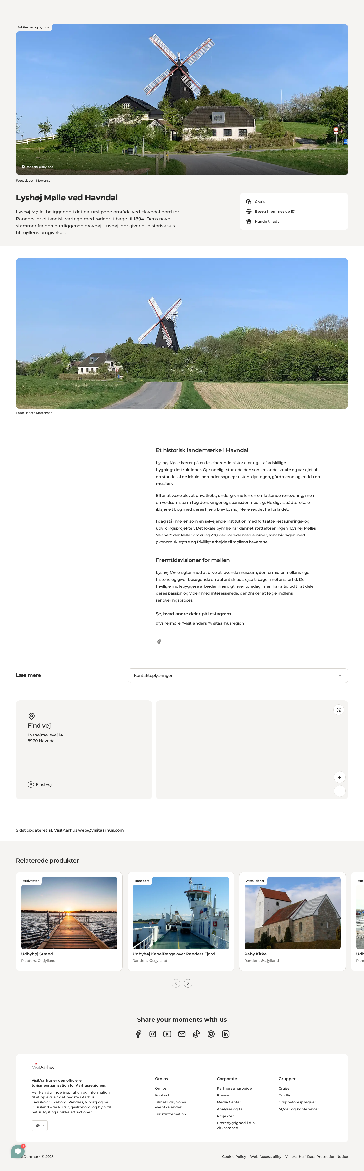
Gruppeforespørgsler (297, 1102)
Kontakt (162, 1095)
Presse (223, 1095)
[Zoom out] (340, 791)
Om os (161, 1088)
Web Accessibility (265, 1156)
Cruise (284, 1088)
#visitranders (194, 623)
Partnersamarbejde (234, 1088)
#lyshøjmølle (168, 623)
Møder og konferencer (299, 1109)
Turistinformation (170, 1114)
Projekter (225, 1116)
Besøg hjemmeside (272, 211)
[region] (252, 749)
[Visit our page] (152, 1034)
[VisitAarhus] (47, 1066)
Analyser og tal (230, 1109)
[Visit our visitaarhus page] (138, 1034)
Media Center (229, 1102)
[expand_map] (338, 709)
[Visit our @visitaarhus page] (196, 1034)
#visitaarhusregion (226, 623)
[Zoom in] (340, 777)
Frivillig (285, 1095)
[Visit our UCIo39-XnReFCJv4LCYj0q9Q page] (167, 1034)
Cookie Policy (234, 1156)
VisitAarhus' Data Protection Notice (316, 1156)
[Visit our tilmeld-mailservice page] (182, 1034)
